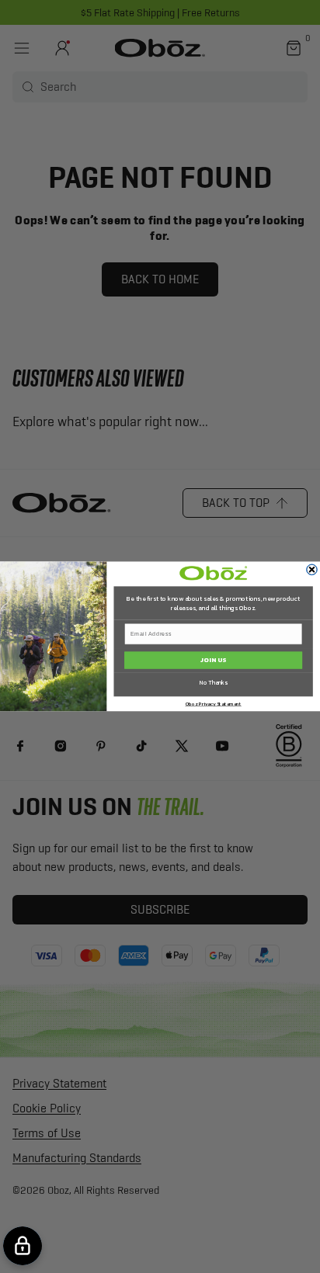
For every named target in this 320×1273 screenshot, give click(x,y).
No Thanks (213, 682)
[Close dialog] (312, 569)
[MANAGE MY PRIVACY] (22, 1245)
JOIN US (213, 659)
